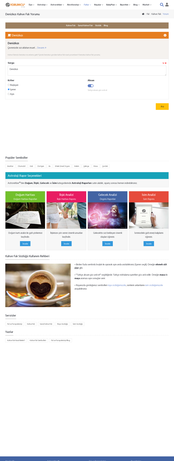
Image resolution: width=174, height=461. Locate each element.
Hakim (76, 166)
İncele (25, 243)
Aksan (91, 80)
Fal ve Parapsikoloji (14, 324)
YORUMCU (17, 5)
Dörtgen (41, 166)
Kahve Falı (156, 14)
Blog (135, 5)
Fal (148, 14)
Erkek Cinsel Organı (62, 166)
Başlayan (14, 85)
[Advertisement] (87, 133)
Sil (163, 63)
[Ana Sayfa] (143, 14)
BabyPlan (110, 5)
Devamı (40, 47)
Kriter (11, 80)
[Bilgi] (165, 35)
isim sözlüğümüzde (154, 285)
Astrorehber (56, 5)
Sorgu (11, 63)
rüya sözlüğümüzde (117, 285)
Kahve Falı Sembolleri (38, 340)
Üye (31, 5)
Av (50, 166)
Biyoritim (124, 5)
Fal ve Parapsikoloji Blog (60, 340)
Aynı (12, 94)
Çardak (105, 166)
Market (146, 5)
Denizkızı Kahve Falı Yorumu (22, 14)
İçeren (13, 89)
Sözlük (98, 25)
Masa (96, 166)
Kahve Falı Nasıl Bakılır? (16, 340)
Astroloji (41, 5)
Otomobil (21, 166)
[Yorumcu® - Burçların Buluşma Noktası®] (7, 4)
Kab (31, 166)
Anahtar (10, 166)
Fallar (86, 5)
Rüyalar (98, 5)
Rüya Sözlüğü (62, 324)
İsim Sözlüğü (78, 324)
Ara (162, 106)
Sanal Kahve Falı (85, 25)
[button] (162, 5)
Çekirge (86, 166)
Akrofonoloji (73, 5)
